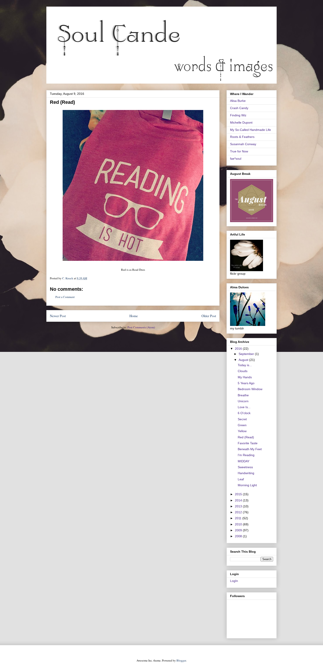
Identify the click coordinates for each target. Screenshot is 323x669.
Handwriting (246, 473)
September (247, 354)
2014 (239, 500)
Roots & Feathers (242, 137)
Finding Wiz (238, 115)
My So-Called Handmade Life (250, 130)
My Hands (245, 377)
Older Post (208, 316)
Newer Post (58, 316)
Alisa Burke (238, 100)
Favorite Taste (248, 443)
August (244, 360)
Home (133, 316)
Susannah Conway (243, 144)
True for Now (239, 151)
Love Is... (244, 407)
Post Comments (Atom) (141, 327)
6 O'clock (244, 413)
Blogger (181, 660)
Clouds (242, 371)
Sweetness (245, 467)
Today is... (245, 365)
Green (242, 425)
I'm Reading (246, 455)
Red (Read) (246, 437)
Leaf (241, 479)
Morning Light (247, 485)
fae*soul (235, 158)
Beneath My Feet (250, 449)
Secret (242, 419)
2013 (239, 506)
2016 (239, 348)
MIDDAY (243, 461)
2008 (239, 536)
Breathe (243, 395)
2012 (239, 512)
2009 (239, 530)
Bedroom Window (250, 389)
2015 (239, 494)
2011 (238, 518)
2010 (239, 524)
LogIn (234, 581)
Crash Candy (239, 108)
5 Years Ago (246, 383)
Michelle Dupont (241, 122)
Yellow (242, 431)
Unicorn (243, 401)
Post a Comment (65, 297)
